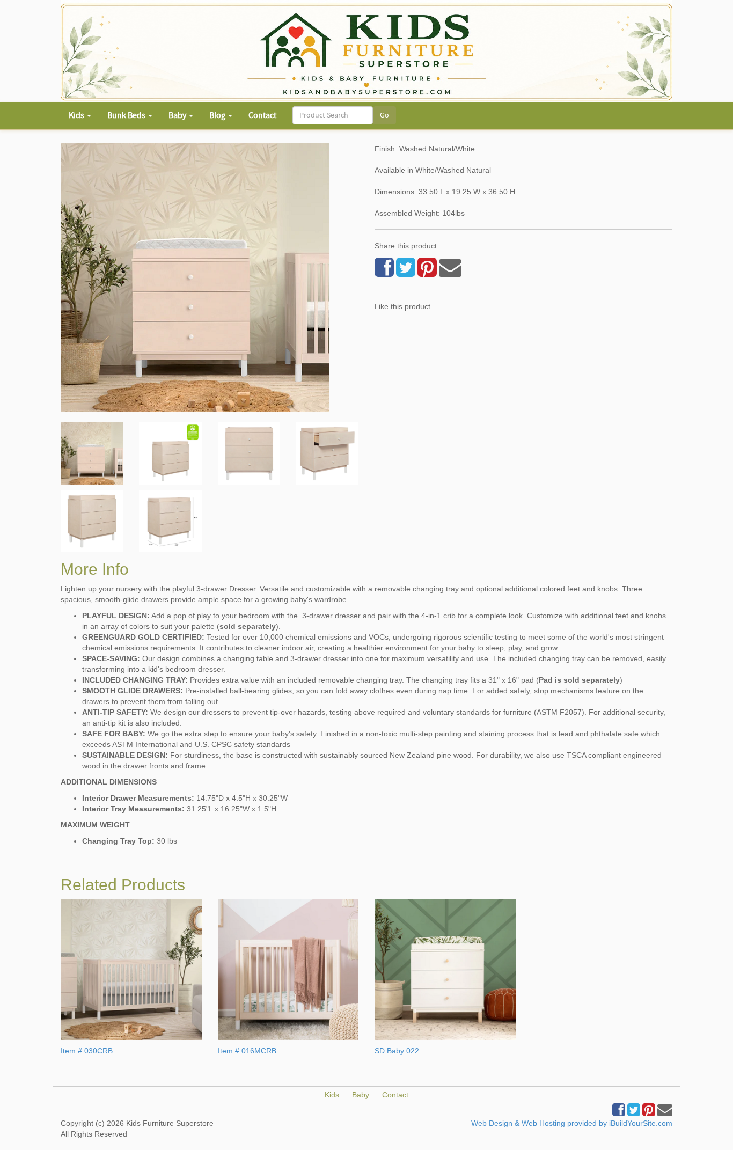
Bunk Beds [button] (127, 115)
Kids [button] (77, 115)
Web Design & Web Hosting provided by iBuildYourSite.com (571, 1123)
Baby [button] (178, 115)
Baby (360, 1094)
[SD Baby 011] (92, 453)
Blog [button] (218, 115)
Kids (332, 1094)
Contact (262, 115)
